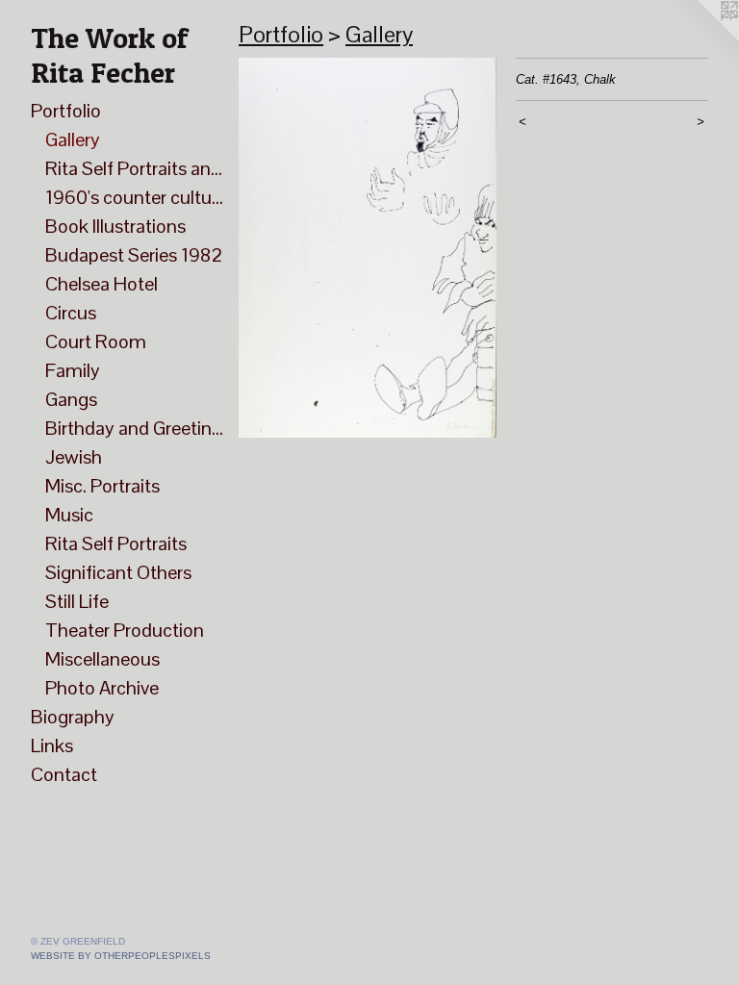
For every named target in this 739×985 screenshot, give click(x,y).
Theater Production (124, 630)
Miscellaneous (102, 658)
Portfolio (66, 110)
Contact (64, 774)
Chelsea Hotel (101, 283)
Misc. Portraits (102, 485)
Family (72, 370)
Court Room (95, 341)
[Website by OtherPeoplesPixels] (700, 38)
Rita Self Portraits (116, 543)
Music (69, 514)
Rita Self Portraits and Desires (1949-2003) (134, 168)
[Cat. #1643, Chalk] (368, 248)
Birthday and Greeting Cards (134, 428)
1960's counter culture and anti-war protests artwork (134, 197)
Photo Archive (102, 687)
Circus (70, 312)
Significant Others (118, 572)
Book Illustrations (115, 226)
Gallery (72, 139)
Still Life (77, 601)
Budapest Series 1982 (133, 254)
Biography (73, 716)
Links (52, 745)
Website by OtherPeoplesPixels (121, 955)
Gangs (71, 399)
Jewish (73, 456)
